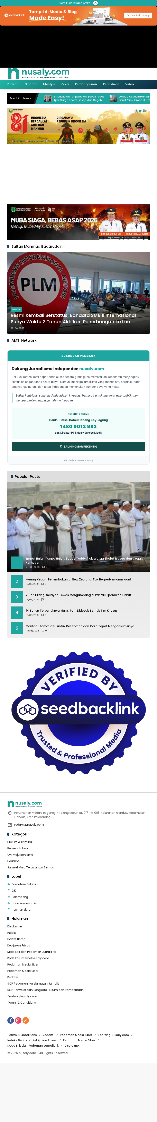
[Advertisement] (78, 173)
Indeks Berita (16, 939)
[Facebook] (10, 1020)
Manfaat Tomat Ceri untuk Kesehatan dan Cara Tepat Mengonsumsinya (80, 626)
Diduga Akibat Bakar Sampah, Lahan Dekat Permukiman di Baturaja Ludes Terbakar (122, 98)
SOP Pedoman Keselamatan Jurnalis (33, 983)
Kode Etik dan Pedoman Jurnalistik (31, 952)
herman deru (21, 910)
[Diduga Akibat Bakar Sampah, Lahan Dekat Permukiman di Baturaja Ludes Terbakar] (93, 98)
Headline (13, 861)
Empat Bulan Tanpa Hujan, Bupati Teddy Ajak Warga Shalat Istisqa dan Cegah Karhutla (59, 98)
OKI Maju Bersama (20, 855)
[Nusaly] (38, 73)
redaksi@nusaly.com (29, 825)
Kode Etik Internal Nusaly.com (28, 958)
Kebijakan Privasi (18, 945)
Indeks (11, 933)
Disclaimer (14, 926)
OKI (14, 891)
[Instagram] (18, 1020)
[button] (129, 73)
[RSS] (25, 1020)
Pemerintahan (17, 848)
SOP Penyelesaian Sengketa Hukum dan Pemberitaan (45, 990)
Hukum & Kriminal (20, 842)
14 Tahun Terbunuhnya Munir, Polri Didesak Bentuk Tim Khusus (72, 611)
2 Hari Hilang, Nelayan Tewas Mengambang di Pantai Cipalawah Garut (78, 595)
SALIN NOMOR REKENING (80, 446)
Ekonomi (16, 309)
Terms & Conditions (21, 1003)
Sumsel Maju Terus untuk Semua (30, 867)
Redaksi (12, 977)
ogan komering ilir (24, 903)
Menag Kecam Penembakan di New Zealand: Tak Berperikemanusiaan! (78, 579)
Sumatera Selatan (25, 884)
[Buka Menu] (138, 73)
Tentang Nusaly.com (22, 996)
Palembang (20, 897)
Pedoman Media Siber (22, 964)
